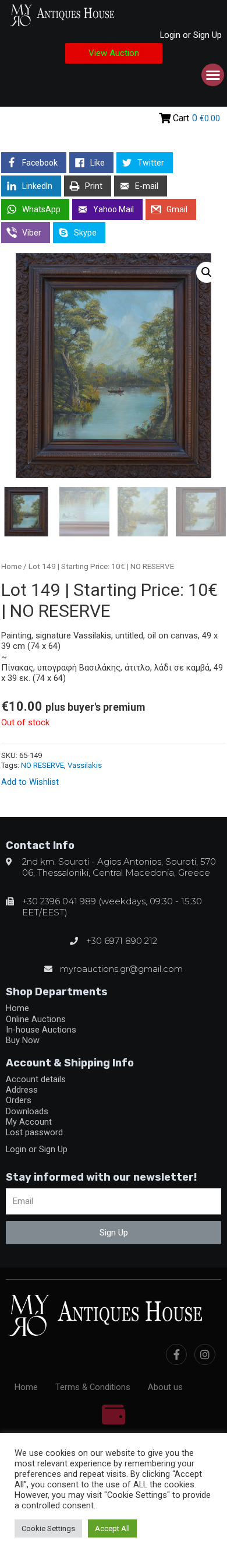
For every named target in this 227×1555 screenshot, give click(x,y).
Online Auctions (36, 1019)
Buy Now (23, 1040)
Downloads (27, 1111)
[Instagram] (204, 1354)
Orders (18, 1100)
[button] (113, 53)
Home (11, 566)
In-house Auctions (41, 1029)
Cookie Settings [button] (48, 1528)
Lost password (34, 1132)
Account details (36, 1079)
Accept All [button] (112, 1528)
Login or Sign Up (191, 35)
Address (22, 1089)
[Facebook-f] (176, 1354)
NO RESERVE (42, 765)
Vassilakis (85, 765)
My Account (29, 1122)
